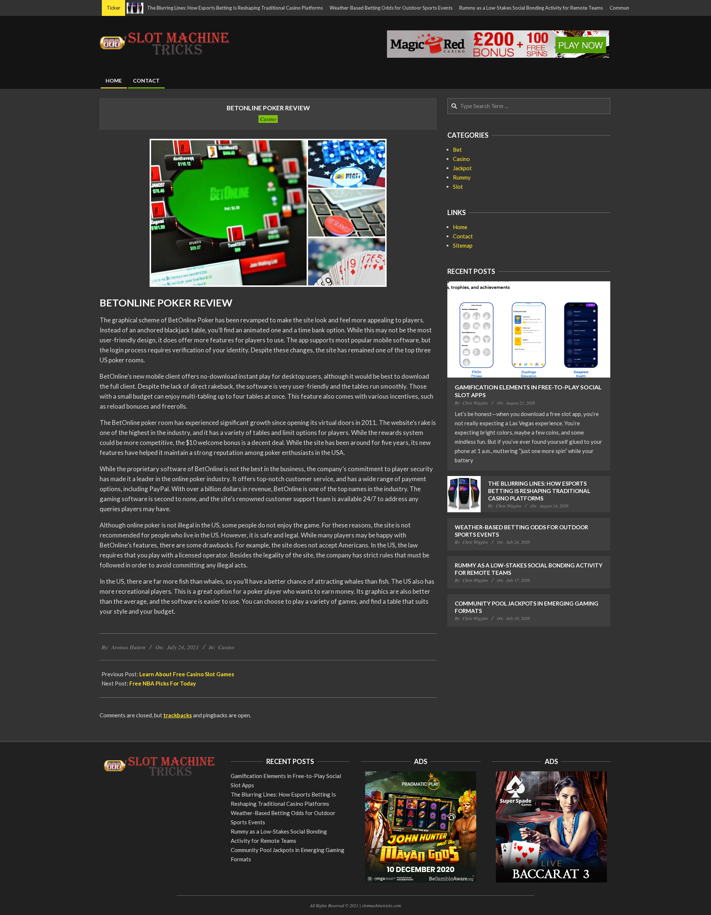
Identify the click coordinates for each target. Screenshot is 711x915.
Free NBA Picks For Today (162, 683)
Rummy (462, 177)
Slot (458, 186)
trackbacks (177, 715)
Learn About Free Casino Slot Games (186, 674)
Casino (268, 119)
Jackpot (462, 168)
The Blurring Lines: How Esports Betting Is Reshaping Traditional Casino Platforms (210, 8)
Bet (457, 149)
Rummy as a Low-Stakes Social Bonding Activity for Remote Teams (506, 8)
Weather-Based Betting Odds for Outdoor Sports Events (366, 8)
